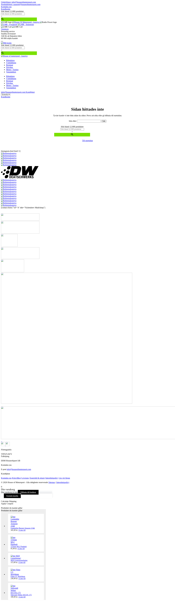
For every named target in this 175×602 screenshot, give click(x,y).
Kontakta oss (6, 7)
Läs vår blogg (64, 478)
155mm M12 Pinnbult (19, 547)
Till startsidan (87, 141)
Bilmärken (10, 60)
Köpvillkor (16, 478)
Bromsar (9, 65)
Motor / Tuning (12, 70)
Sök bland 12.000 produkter (12, 11)
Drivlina (9, 67)
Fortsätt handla (12, 496)
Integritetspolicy (51, 478)
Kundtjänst (30, 92)
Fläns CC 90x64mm (18, 576)
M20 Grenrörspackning (19, 560)
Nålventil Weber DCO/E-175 (21, 595)
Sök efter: (73, 121)
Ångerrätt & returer (37, 478)
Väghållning (11, 63)
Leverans (25, 478)
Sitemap (51, 482)
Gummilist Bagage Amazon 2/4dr (23, 528)
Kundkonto (5, 9)
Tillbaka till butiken (28, 492)
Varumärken (11, 72)
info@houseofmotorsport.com (19, 469)
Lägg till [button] (21, 530)
